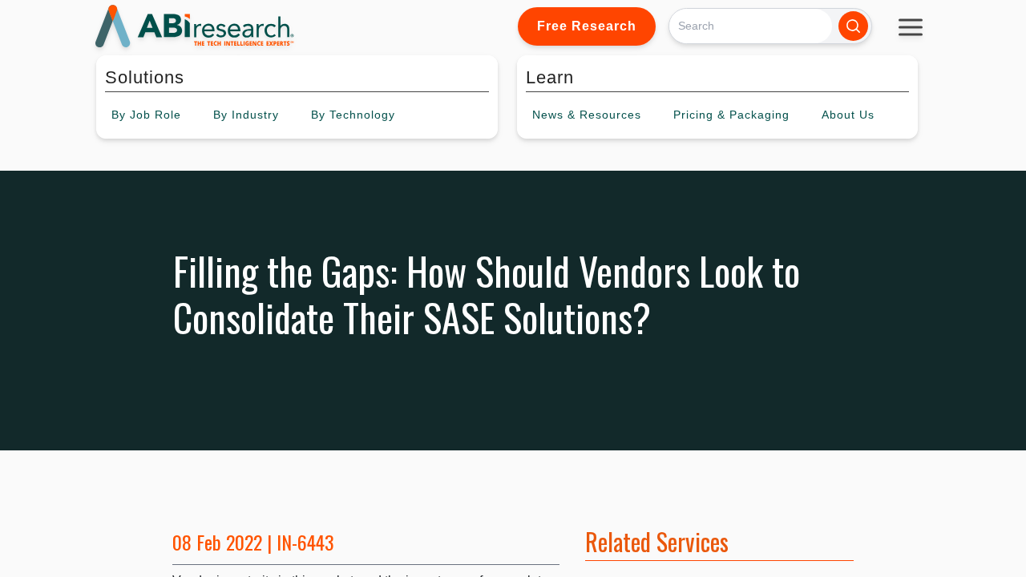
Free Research (586, 26)
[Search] (853, 26)
